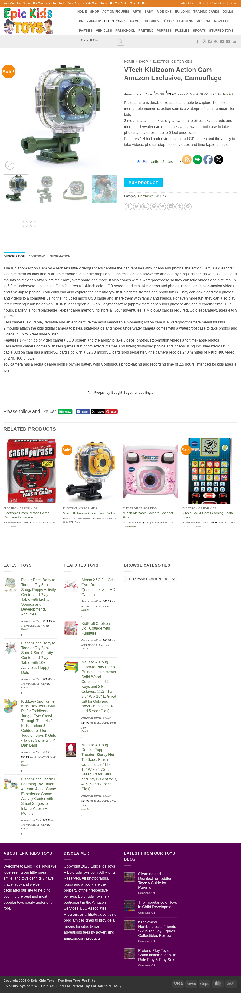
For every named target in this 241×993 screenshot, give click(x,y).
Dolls (228, 11)
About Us (187, 3)
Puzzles (182, 30)
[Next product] (25, 224)
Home (82, 11)
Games (136, 21)
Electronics (115, 21)
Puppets (164, 30)
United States (162, 161)
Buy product (143, 183)
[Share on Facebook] (128, 206)
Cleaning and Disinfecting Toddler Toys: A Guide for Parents (154, 881)
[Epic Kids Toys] (37, 21)
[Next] (108, 114)
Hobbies (152, 21)
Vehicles (104, 30)
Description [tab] (14, 256)
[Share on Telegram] (188, 206)
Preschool (125, 30)
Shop (233, 3)
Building (182, 11)
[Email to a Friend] (145, 206)
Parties (86, 30)
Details (226, 94)
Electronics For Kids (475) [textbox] (150, 579)
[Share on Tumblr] (179, 206)
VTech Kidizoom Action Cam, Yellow (89, 513)
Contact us (217, 3)
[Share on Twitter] (137, 206)
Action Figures (115, 11)
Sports (199, 30)
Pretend (145, 30)
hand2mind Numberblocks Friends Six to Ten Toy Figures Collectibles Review (157, 929)
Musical (204, 21)
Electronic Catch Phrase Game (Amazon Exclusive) (26, 515)
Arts (137, 11)
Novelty (221, 21)
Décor (168, 21)
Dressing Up (90, 21)
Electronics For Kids (172, 61)
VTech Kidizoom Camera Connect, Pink (148, 515)
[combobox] (150, 579)
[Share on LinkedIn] (171, 206)
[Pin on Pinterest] (154, 206)
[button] (9, 165)
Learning (185, 21)
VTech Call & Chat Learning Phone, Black (208, 515)
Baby (149, 11)
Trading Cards (206, 11)
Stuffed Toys (221, 30)
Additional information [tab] (49, 256)
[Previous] (12, 114)
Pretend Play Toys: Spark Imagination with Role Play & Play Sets (157, 955)
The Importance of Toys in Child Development (157, 904)
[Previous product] (33, 224)
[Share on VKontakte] (162, 206)
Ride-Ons (164, 11)
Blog (202, 3)
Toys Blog (88, 40)
